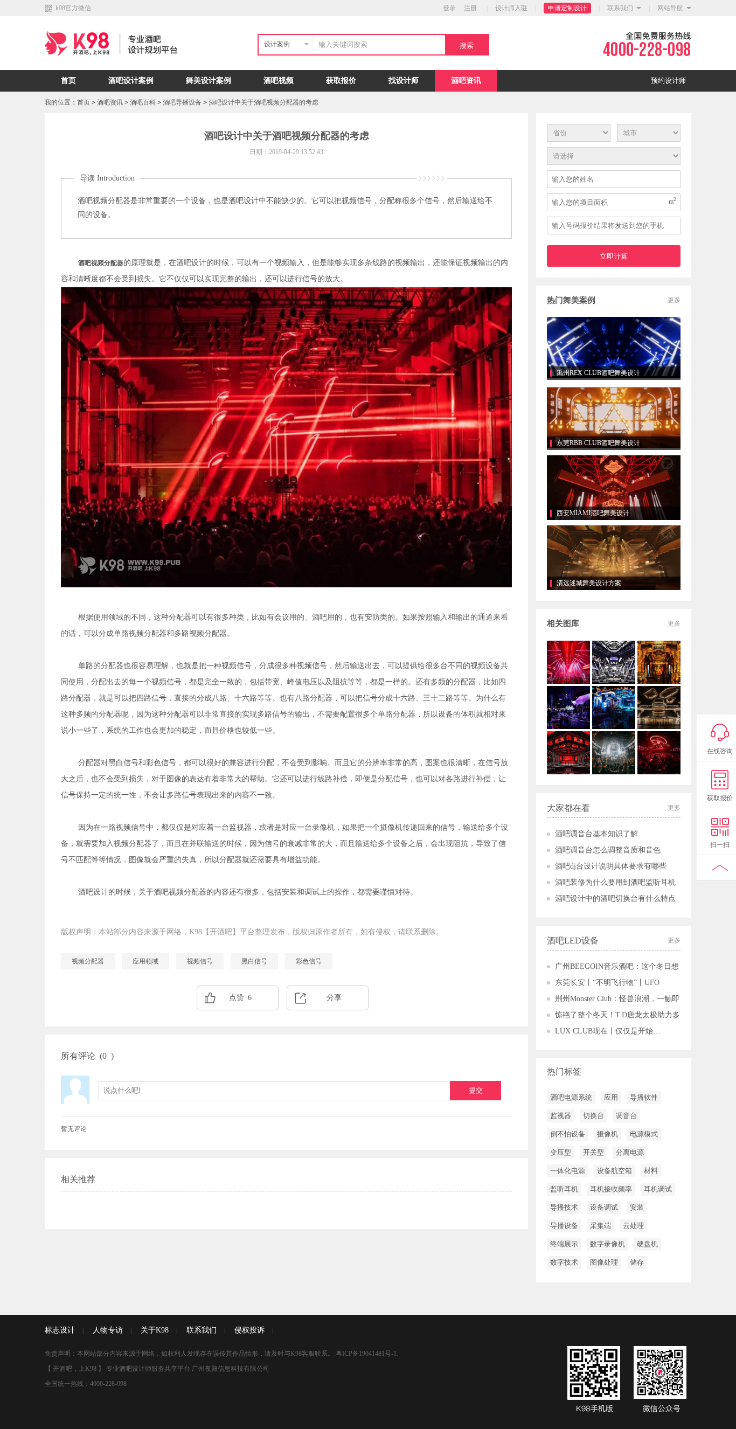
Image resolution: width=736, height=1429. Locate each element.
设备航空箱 (614, 1171)
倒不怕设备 (567, 1134)
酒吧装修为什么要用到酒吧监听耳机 (615, 882)
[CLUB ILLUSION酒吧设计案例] (568, 662)
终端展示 (564, 1244)
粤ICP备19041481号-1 (366, 1353)
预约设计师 (668, 81)
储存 (637, 1262)
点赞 (240, 998)
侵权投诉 (249, 1330)
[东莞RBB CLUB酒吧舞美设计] (614, 417)
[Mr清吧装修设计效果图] (568, 707)
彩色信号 (309, 961)
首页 (68, 81)
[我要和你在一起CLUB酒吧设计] (613, 707)
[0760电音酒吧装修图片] (613, 752)
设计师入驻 (511, 8)
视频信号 (200, 961)
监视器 (560, 1116)
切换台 (593, 1116)
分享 (334, 998)
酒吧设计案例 (131, 81)
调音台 (626, 1116)
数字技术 (564, 1262)
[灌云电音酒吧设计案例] (568, 752)
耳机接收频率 (611, 1189)
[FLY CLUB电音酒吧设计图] (613, 662)
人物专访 (108, 1330)
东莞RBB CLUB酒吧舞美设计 (598, 443)
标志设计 (60, 1330)
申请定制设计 (567, 8)
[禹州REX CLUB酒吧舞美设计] (614, 347)
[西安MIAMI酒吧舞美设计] (614, 487)
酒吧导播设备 (182, 102)
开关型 (593, 1152)
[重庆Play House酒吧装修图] (659, 752)
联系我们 (620, 8)
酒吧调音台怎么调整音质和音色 (608, 850)
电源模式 (644, 1134)
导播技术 (564, 1207)
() (107, 1055)
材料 (651, 1171)
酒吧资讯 (466, 81)
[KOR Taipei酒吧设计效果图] (659, 707)
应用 (611, 1097)
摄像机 (607, 1134)
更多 (674, 300)
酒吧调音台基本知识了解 (596, 834)
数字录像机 (607, 1244)
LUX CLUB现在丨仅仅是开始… (608, 1031)
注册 (470, 8)
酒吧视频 (278, 81)
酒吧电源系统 (571, 1097)
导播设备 (564, 1226)
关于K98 (155, 1330)
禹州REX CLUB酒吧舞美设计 (598, 373)
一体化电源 (567, 1171)
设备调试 (604, 1207)
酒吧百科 (143, 102)
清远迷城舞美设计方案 (589, 583)
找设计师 (403, 81)
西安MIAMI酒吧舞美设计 (593, 513)
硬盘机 (647, 1244)
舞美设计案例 (208, 81)
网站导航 (670, 8)
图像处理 (604, 1262)
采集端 (600, 1226)
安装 (637, 1207)
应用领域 (145, 961)
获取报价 (341, 81)
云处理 (633, 1226)
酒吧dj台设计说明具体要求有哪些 (610, 866)
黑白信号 (254, 961)
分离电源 (630, 1152)
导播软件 (644, 1097)
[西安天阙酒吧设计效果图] (659, 662)
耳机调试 (658, 1189)
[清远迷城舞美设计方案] (614, 557)
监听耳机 (564, 1189)
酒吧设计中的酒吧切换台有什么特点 (615, 898)
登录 (449, 8)
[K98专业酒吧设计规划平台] (113, 68)
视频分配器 (88, 961)
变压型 (560, 1152)
